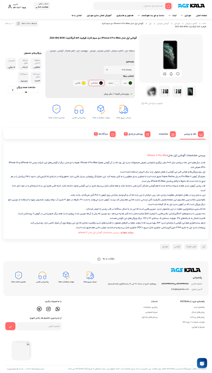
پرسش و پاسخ (136, 134)
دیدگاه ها (103, 134)
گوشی (60, 51)
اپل (150, 23)
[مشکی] (101, 83)
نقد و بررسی (190, 134)
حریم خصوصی (151, 312)
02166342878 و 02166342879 (175, 284)
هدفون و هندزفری (124, 15)
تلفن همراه (70, 51)
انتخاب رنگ (128, 76)
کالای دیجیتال (191, 23)
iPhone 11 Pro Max (157, 155)
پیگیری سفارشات (150, 307)
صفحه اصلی (201, 15)
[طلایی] (83, 83)
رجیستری (130, 61)
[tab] (192, 133)
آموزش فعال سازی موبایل (99, 15)
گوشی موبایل (163, 23)
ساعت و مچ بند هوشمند (152, 15)
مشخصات (163, 134)
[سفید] (116, 83)
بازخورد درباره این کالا (154, 103)
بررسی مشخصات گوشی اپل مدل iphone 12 (98, 232)
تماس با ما (77, 15)
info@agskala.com (180, 289)
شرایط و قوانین (198, 327)
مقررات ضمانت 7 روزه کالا (194, 322)
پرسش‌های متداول (150, 317)
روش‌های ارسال (198, 312)
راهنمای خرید (199, 307)
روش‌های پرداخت (197, 317)
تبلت (174, 15)
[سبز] (130, 83)
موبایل (188, 15)
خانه (204, 23)
